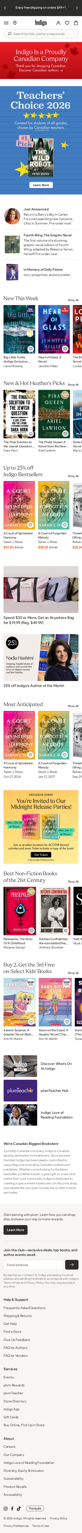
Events (8, 1377)
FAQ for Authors (15, 1348)
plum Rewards (13, 1385)
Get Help (10, 1324)
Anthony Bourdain (51, 947)
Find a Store (12, 1331)
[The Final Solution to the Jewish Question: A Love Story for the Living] (19, 414)
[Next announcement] (77, 8)
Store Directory (15, 1401)
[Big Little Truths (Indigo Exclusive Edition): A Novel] (19, 329)
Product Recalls (14, 1487)
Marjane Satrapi (14, 947)
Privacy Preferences (16, 1525)
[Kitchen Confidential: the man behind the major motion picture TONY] (55, 911)
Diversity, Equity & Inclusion (23, 1470)
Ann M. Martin (12, 1039)
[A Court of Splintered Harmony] (19, 505)
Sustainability (13, 1478)
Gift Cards (10, 1417)
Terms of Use (40, 1525)
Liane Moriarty (13, 366)
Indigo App (11, 1409)
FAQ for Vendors (15, 1355)
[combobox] (44, 33)
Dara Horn (10, 450)
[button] (6, 23)
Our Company (13, 1455)
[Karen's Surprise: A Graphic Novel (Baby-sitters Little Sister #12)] (19, 1002)
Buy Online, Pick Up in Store (24, 1425)
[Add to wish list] (30, 349)
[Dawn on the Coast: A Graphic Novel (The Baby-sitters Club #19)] (55, 1002)
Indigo (18, 1518)
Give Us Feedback (16, 1340)
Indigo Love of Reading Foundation (28, 1463)
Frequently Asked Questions (24, 1308)
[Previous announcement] (5, 8)
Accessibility (12, 1494)
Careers (9, 1446)
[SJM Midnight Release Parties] (41, 827)
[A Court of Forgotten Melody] (54, 505)
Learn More (15, 1230)
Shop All (73, 300)
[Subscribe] (72, 1265)
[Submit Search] (9, 33)
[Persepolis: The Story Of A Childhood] (19, 911)
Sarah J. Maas (13, 542)
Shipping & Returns (17, 1316)
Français (35, 1508)
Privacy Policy (58, 1518)
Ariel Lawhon (47, 450)
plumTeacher (13, 1393)
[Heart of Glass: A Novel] (54, 329)
